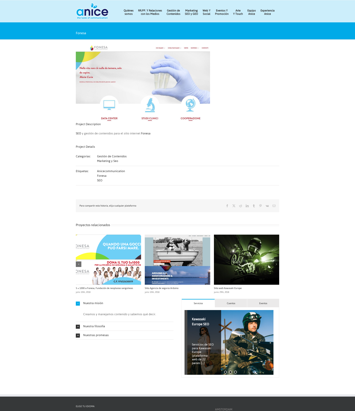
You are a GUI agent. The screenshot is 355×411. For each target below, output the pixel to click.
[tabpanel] (230, 342)
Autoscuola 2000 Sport (222, 288)
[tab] (198, 303)
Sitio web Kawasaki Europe (86, 288)
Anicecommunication (111, 171)
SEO (78, 133)
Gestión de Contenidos (112, 156)
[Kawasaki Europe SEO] (230, 342)
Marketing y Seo (107, 161)
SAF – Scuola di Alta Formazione (158, 288)
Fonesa (146, 133)
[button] (78, 264)
